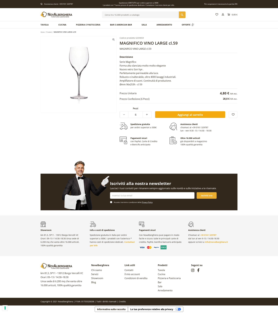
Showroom (97, 278)
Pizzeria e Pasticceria (169, 278)
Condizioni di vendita (136, 278)
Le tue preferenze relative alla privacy (151, 309)
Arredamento (165, 290)
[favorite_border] (233, 114)
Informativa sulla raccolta (111, 309)
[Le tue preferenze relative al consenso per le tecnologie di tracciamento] (5, 308)
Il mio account (132, 274)
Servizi (94, 274)
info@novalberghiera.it (216, 242)
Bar (160, 282)
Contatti (129, 270)
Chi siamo (96, 270)
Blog (93, 282)
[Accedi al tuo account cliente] (223, 14)
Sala (160, 286)
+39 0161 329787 (66, 4)
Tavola (161, 270)
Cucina (161, 274)
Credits (122, 301)
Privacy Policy (147, 202)
